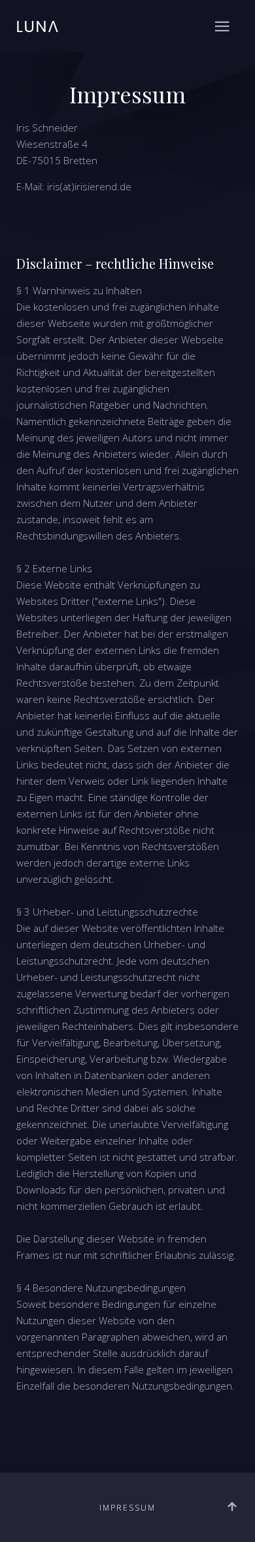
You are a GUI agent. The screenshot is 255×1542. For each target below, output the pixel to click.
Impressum (127, 1507)
